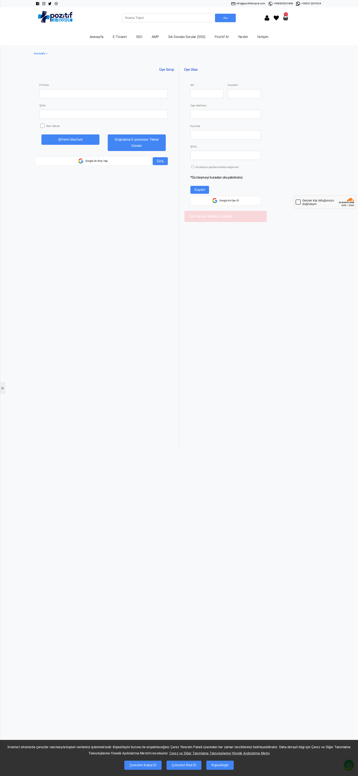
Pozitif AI (222, 37)
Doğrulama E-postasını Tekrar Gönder (137, 143)
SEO (139, 37)
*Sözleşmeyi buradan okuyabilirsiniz (216, 177)
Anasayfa (97, 37)
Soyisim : (233, 84)
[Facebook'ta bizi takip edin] (37, 3)
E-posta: (195, 126)
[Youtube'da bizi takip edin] (56, 3)
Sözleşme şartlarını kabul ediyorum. (217, 167)
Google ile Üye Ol (229, 200)
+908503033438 (283, 3)
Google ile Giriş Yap (96, 161)
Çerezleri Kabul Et (142, 765)
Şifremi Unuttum (70, 139)
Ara (225, 17)
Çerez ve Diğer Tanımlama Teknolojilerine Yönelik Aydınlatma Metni (219, 753)
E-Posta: (44, 84)
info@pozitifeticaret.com (250, 3)
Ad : (192, 84)
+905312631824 (311, 3)
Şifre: (42, 105)
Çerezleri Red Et (184, 765)
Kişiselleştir (220, 765)
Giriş (160, 161)
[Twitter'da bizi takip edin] (50, 3)
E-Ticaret (120, 37)
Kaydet (200, 189)
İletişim (262, 37)
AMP (155, 37)
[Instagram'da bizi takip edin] (43, 3)
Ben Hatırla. (53, 126)
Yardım (243, 37)
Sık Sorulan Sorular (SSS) (187, 37)
